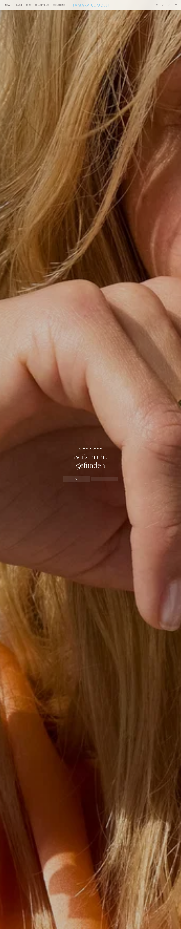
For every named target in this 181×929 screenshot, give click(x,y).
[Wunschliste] (163, 5)
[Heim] (90, 5)
